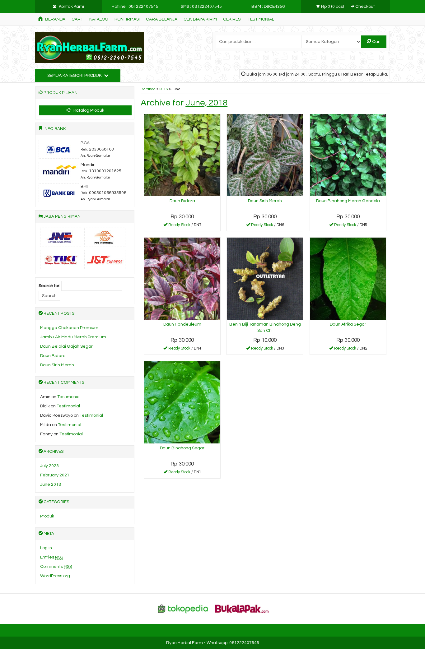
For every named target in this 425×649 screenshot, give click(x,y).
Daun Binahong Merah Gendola (348, 201)
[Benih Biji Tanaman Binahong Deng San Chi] (265, 278)
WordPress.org (55, 576)
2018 (163, 89)
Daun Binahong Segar (182, 448)
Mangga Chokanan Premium (69, 328)
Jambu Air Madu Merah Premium (73, 337)
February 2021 (54, 475)
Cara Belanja (161, 19)
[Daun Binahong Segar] (182, 402)
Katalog (98, 19)
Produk (47, 516)
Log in (46, 548)
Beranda (54, 19)
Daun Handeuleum (182, 324)
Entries (51, 557)
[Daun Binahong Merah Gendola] (348, 155)
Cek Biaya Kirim (200, 19)
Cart (77, 19)
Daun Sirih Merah (265, 201)
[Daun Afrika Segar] (348, 278)
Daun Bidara (182, 201)
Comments (56, 566)
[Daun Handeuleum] (182, 278)
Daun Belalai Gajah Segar (66, 346)
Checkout (364, 6)
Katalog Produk (88, 110)
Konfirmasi (127, 19)
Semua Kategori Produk (75, 75)
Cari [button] (376, 41)
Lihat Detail (184, 226)
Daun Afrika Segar (348, 324)
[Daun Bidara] (182, 155)
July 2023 (49, 466)
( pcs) (333, 6)
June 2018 (50, 484)
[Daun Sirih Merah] (265, 155)
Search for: (49, 286)
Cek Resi (232, 19)
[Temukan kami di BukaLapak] (242, 608)
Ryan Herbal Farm (184, 643)
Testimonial (261, 19)
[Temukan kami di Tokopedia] (183, 608)
